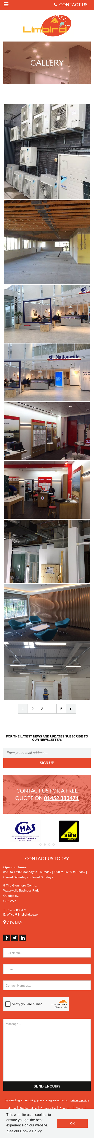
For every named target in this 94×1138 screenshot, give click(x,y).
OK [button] (72, 1123)
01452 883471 (17, 910)
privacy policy (79, 1100)
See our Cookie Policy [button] (24, 1131)
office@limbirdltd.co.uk (22, 914)
